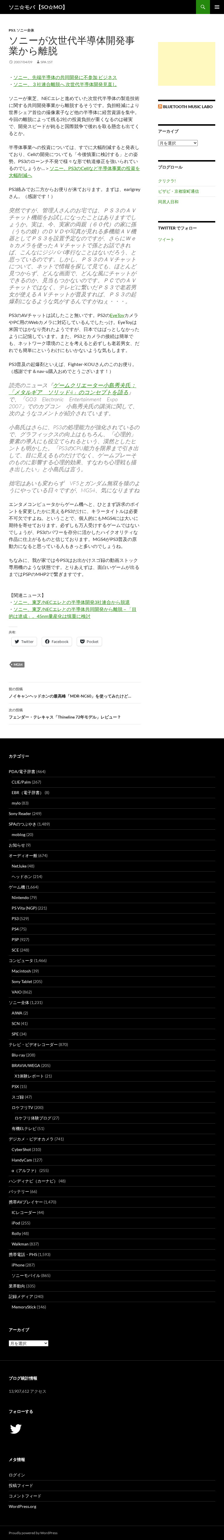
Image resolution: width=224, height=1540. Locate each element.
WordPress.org (22, 1506)
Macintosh (21, 970)
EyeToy (117, 315)
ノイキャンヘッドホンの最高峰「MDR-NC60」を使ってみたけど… (70, 692)
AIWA (17, 1012)
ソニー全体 (25, 30)
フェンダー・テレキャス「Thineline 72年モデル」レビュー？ (65, 713)
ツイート (166, 239)
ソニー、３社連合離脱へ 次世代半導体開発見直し (65, 84)
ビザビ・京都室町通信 (178, 191)
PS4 (15, 928)
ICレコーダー (24, 1212)
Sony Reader (20, 813)
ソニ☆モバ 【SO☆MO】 (38, 7)
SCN (16, 1023)
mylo (16, 802)
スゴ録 (18, 1096)
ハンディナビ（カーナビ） (33, 1180)
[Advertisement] (186, 64)
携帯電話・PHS (23, 1254)
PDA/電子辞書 (22, 771)
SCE (15, 949)
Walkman (20, 1243)
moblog (18, 834)
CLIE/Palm (21, 781)
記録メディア (21, 1296)
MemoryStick (24, 1306)
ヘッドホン (22, 876)
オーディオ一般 (23, 855)
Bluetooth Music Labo (188, 106)
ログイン (17, 1474)
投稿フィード (21, 1485)
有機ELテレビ (24, 1128)
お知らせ (17, 844)
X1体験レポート (29, 1075)
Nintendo (20, 897)
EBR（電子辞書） (28, 792)
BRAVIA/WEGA (26, 1065)
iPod (16, 1222)
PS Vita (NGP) (24, 907)
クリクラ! (167, 180)
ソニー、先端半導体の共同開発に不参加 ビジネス (65, 77)
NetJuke (19, 865)
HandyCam (22, 1159)
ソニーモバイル (26, 1275)
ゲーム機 (17, 886)
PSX (15, 1086)
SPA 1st (47, 62)
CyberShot (21, 1149)
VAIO (17, 991)
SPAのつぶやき (22, 823)
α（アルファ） (25, 1170)
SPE (15, 1033)
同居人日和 (168, 201)
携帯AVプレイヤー (26, 1201)
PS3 (12, 30)
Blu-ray (18, 1054)
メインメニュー (217, 7)
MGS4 (18, 664)
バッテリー (19, 1191)
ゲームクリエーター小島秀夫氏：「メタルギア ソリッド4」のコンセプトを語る (72, 389)
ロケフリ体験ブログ (33, 1117)
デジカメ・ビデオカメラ (31, 1138)
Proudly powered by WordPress (33, 1533)
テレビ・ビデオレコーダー (33, 1044)
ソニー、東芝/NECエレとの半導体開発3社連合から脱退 (71, 602)
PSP (15, 939)
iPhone (18, 1264)
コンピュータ (21, 960)
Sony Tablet (22, 981)
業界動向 (17, 1285)
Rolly (16, 1233)
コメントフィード (25, 1495)
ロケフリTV (22, 1107)
